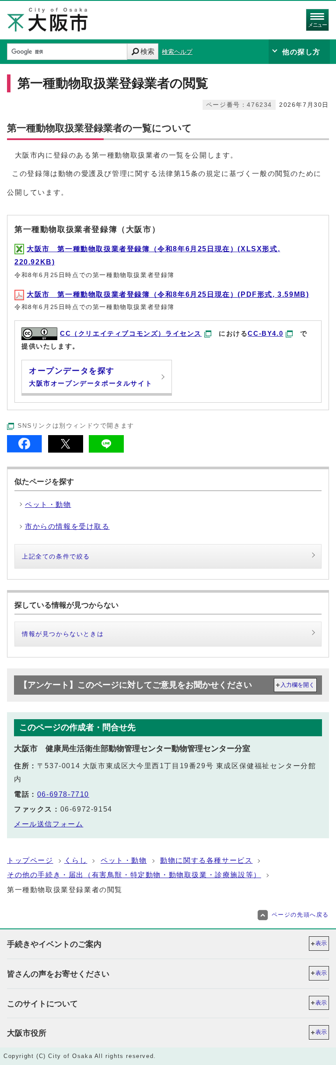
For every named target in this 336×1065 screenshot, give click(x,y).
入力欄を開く (297, 685)
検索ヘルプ (177, 52)
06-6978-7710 (63, 794)
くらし (76, 860)
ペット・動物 (124, 860)
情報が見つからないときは (63, 633)
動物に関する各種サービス (206, 860)
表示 (321, 943)
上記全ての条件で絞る (56, 556)
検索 (147, 51)
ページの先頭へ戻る (300, 914)
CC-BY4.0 (265, 333)
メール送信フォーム (48, 824)
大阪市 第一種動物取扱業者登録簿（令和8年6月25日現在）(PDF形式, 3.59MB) (168, 294)
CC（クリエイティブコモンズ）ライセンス (131, 333)
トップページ (30, 860)
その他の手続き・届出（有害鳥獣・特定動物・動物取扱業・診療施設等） (134, 875)
